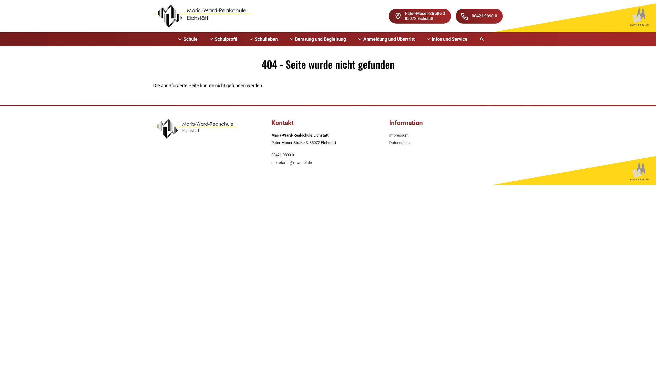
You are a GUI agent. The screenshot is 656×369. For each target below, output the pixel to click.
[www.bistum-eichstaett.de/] (639, 16)
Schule (190, 39)
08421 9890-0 (484, 16)
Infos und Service (449, 39)
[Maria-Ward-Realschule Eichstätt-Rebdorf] (202, 16)
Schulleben (266, 39)
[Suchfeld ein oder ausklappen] (482, 39)
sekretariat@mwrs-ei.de (291, 162)
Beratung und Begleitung (320, 39)
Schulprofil (226, 39)
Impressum (398, 135)
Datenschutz (400, 142)
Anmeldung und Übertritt (389, 39)
